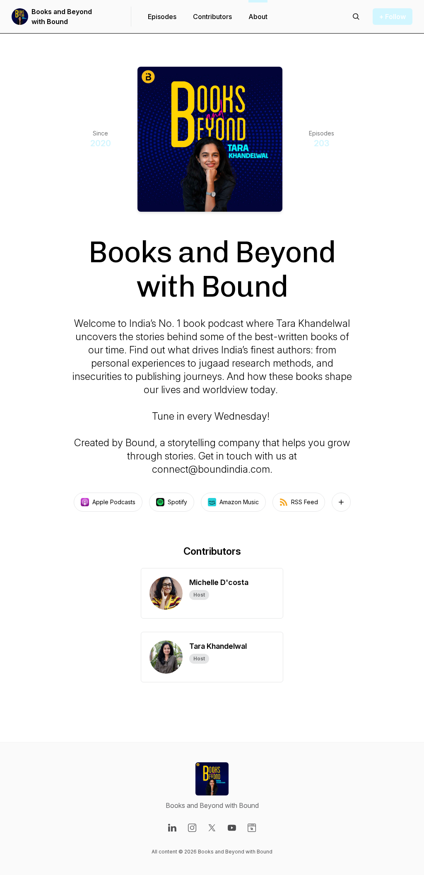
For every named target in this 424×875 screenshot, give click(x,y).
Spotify (177, 501)
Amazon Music (239, 501)
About (257, 16)
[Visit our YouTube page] (232, 828)
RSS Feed (304, 501)
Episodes (162, 16)
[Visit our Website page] (252, 828)
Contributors (212, 16)
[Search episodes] (356, 17)
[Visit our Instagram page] (192, 828)
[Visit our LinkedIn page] (172, 828)
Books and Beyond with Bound (61, 16)
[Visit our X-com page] (212, 828)
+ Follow (392, 16)
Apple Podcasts (113, 501)
